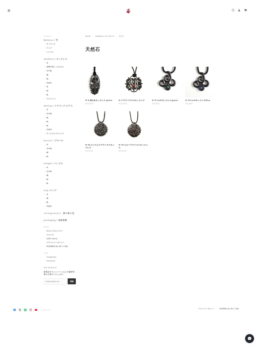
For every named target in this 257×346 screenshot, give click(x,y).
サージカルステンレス (55, 133)
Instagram (51, 257)
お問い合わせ (52, 239)
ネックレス (51, 44)
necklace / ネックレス (104, 36)
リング (49, 48)
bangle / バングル (53, 163)
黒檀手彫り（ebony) (55, 67)
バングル (50, 52)
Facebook (51, 261)
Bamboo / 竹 (51, 40)
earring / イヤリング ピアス (58, 105)
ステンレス (51, 99)
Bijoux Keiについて (55, 231)
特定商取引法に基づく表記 (57, 246)
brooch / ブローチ (53, 140)
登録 (72, 281)
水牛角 (49, 71)
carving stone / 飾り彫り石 (59, 213)
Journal (50, 235)
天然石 (49, 83)
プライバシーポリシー (56, 242)
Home (88, 36)
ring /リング (50, 190)
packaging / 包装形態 (55, 220)
